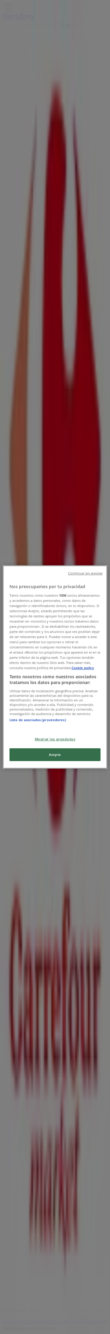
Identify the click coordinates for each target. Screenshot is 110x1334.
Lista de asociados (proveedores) (37, 720)
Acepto (55, 754)
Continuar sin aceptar (85, 573)
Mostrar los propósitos (55, 739)
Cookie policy (83, 668)
